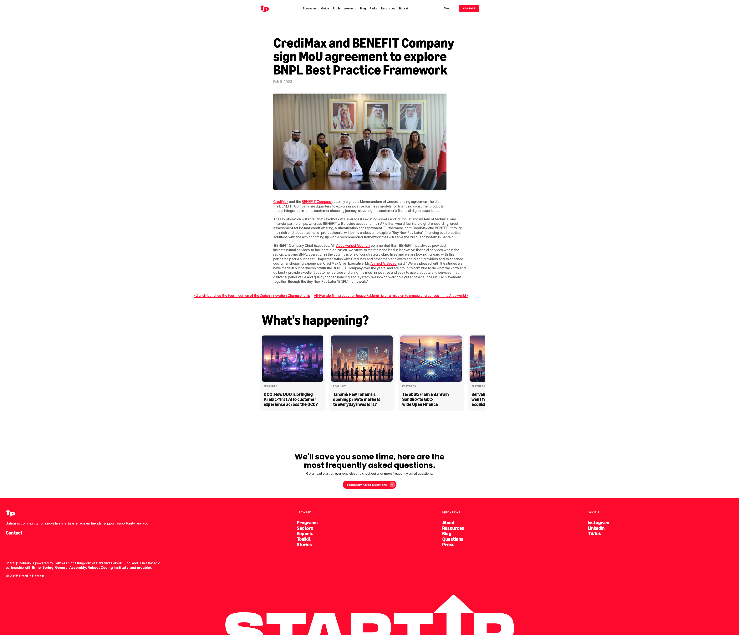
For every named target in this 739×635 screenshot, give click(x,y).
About (448, 523)
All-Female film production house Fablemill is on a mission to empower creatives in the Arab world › (391, 296)
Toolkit (304, 539)
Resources (453, 528)
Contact (14, 533)
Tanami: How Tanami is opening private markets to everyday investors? (357, 399)
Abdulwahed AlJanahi (353, 245)
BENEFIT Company (317, 202)
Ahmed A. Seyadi (383, 263)
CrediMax (280, 202)
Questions (452, 539)
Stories (304, 544)
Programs (307, 523)
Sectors (305, 528)
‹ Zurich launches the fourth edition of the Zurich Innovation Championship (252, 296)
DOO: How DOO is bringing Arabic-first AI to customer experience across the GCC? (291, 399)
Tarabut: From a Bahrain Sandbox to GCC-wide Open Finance (426, 399)
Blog (446, 533)
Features (270, 386)
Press (448, 544)
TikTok (594, 533)
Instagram (598, 523)
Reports (305, 533)
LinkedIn (596, 528)
